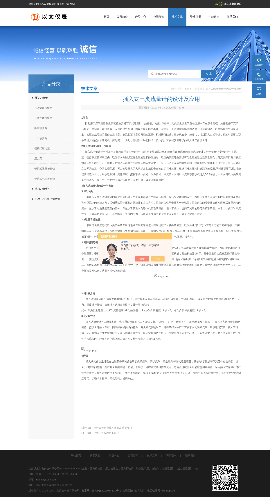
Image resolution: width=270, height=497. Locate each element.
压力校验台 (42, 97)
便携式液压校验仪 (44, 168)
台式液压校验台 (43, 107)
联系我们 (232, 16)
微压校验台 (40, 128)
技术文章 (177, 16)
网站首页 (76, 455)
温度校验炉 (42, 188)
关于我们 (95, 455)
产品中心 (140, 16)
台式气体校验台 (43, 118)
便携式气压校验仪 (44, 178)
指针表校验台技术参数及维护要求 (112, 427)
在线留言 (213, 16)
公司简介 (122, 16)
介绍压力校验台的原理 (106, 432)
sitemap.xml (168, 490)
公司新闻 (158, 16)
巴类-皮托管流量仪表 (48, 198)
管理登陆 (128, 490)
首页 (106, 16)
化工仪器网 (153, 490)
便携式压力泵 (42, 148)
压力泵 (38, 158)
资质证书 (195, 16)
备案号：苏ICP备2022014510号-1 (101, 490)
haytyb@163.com (46, 479)
